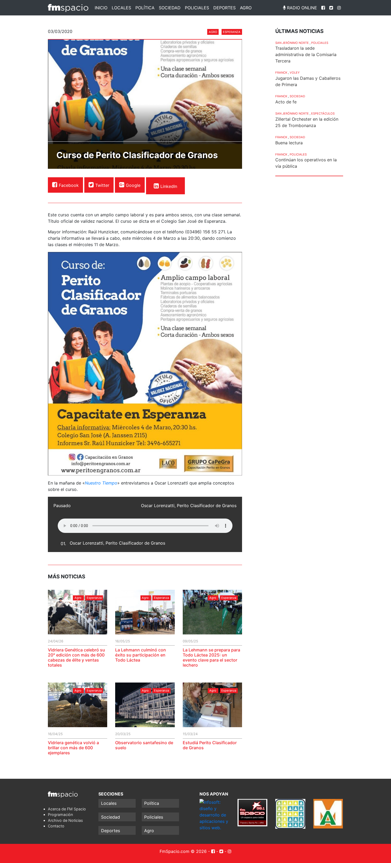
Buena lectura (289, 142)
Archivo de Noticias (65, 820)
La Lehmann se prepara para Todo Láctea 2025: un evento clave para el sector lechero (211, 657)
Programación (60, 814)
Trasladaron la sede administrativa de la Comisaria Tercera (305, 54)
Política (145, 7)
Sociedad (170, 7)
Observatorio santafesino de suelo (144, 745)
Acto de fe (286, 101)
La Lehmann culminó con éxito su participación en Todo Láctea (140, 655)
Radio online (301, 7)
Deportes (224, 7)
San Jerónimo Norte (292, 43)
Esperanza (231, 32)
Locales (121, 7)
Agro (246, 7)
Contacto (56, 826)
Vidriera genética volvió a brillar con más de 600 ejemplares (73, 747)
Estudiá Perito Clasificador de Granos (210, 745)
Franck (281, 72)
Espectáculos (323, 113)
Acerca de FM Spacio (67, 809)
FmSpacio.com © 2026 (183, 851)
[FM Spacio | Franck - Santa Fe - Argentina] (68, 7)
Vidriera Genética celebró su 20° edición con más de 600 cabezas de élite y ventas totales (76, 657)
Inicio (101, 7)
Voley (295, 72)
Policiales (197, 7)
